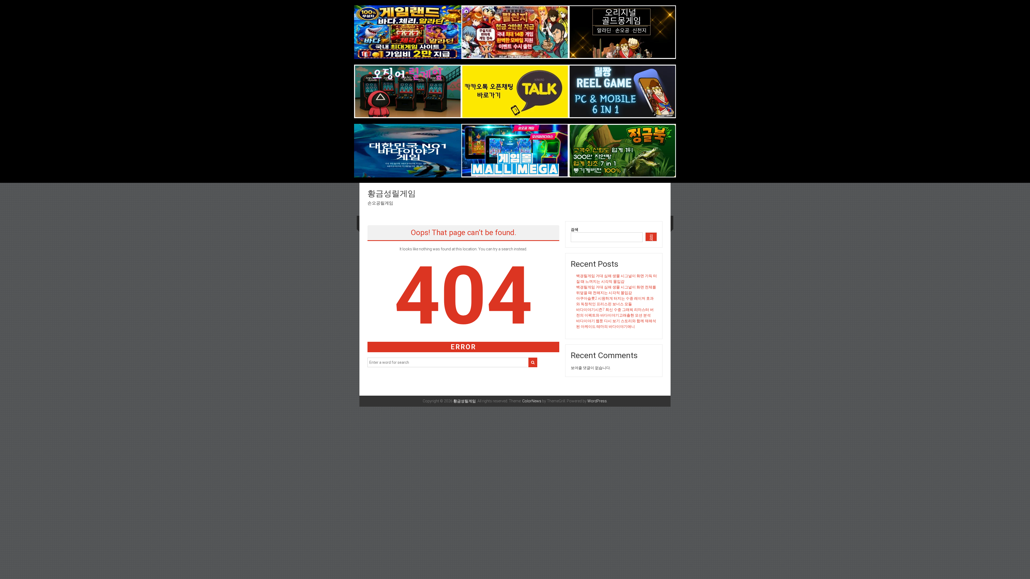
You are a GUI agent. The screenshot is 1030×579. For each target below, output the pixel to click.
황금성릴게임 (391, 193)
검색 (574, 229)
